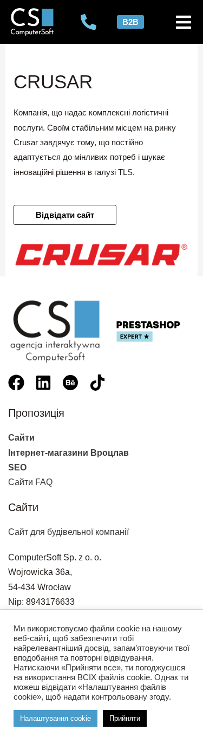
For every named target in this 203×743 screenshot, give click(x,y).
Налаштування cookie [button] (55, 718)
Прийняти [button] (124, 718)
